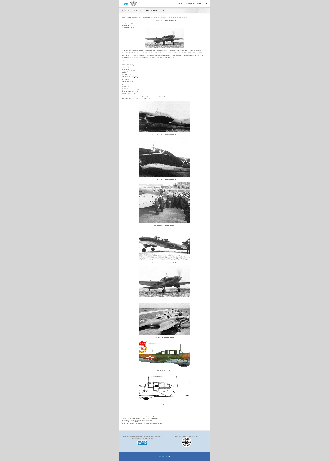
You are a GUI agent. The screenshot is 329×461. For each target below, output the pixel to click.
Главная (123, 17)
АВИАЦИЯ (134, 17)
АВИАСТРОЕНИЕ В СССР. (144, 17)
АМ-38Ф (136, 78)
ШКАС (133, 52)
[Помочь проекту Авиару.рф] (142, 441)
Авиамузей (128, 17)
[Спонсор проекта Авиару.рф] (186, 442)
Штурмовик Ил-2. (162, 17)
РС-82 (139, 52)
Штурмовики (154, 17)
